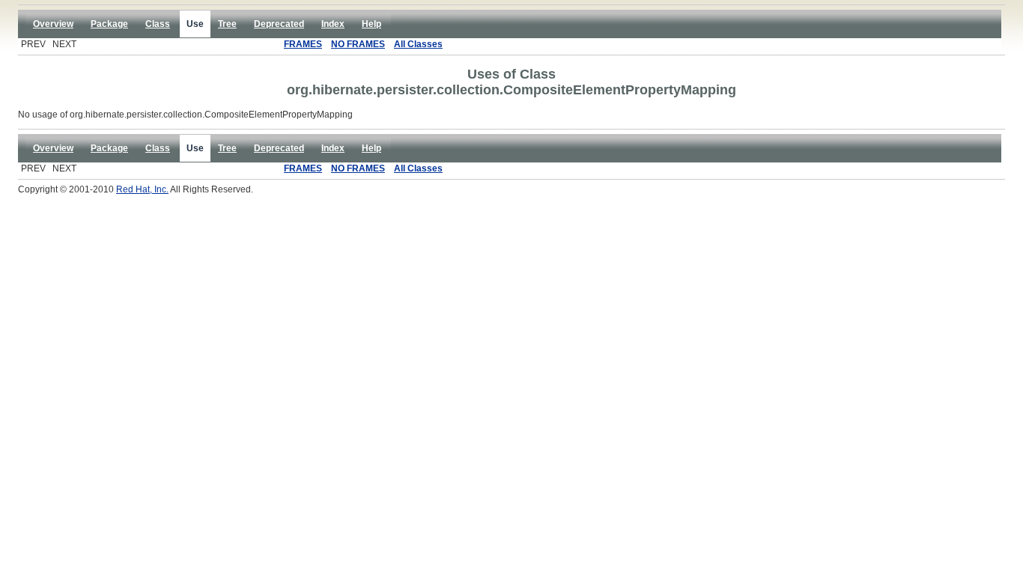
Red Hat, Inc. (142, 189)
